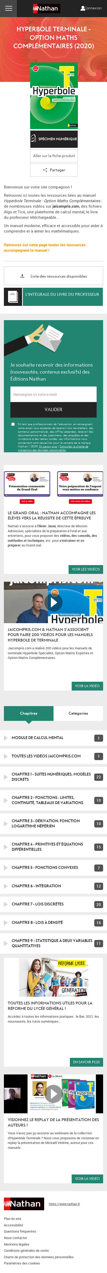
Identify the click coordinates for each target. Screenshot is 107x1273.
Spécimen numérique (57, 139)
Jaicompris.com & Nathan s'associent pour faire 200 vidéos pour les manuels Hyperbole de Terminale (50, 635)
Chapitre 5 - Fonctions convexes (45, 867)
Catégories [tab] (78, 713)
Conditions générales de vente (26, 1250)
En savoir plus (86, 1062)
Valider (53, 409)
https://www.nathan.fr (64, 1204)
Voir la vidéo (87, 686)
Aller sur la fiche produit (54, 156)
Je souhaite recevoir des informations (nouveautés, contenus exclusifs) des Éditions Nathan (51, 372)
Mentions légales (16, 1244)
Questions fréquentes (20, 1231)
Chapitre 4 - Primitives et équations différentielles (47, 847)
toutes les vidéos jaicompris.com (46, 756)
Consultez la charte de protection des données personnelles (53, 448)
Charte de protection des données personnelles (39, 1257)
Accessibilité (13, 1225)
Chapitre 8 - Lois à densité (37, 922)
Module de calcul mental (37, 737)
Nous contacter (15, 1237)
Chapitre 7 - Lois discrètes (38, 904)
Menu (8, 8)
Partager (57, 170)
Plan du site (12, 1218)
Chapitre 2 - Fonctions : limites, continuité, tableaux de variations (47, 800)
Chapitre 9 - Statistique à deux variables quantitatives (52, 943)
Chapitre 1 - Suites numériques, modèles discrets (51, 777)
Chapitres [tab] (28, 713)
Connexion (93, 8)
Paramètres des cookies (22, 1263)
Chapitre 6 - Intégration (36, 886)
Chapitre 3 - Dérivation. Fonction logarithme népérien (46, 823)
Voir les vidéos (86, 569)
